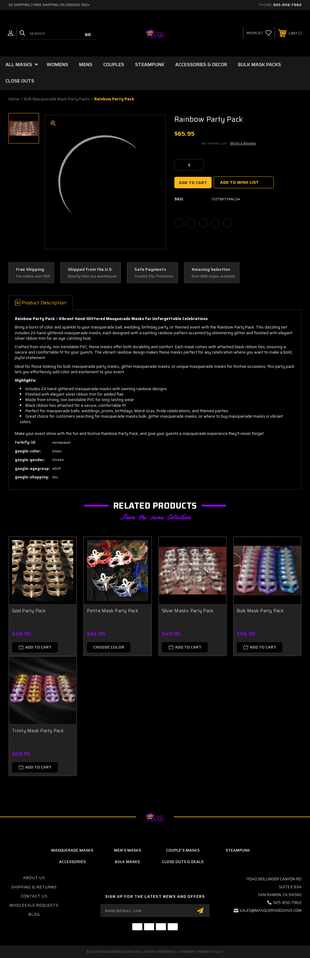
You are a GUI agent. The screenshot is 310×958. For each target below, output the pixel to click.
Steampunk (149, 64)
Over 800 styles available (213, 276)
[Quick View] (64, 549)
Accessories (72, 862)
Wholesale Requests (34, 905)
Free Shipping (30, 270)
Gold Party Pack (29, 610)
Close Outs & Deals (182, 862)
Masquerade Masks (72, 850)
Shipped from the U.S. (90, 270)
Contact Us (34, 896)
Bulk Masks (127, 862)
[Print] (203, 223)
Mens (85, 64)
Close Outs (19, 81)
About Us (34, 878)
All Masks (18, 64)
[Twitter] (215, 223)
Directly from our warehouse (92, 276)
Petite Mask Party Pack (112, 610)
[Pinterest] (227, 223)
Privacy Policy (210, 951)
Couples (113, 64)
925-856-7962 (287, 5)
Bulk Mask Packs (259, 64)
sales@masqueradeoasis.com (270, 910)
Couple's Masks (183, 850)
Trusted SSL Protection (154, 276)
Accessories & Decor (201, 64)
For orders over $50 (33, 276)
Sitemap (186, 951)
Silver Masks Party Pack (188, 610)
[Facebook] (178, 223)
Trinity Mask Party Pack (38, 730)
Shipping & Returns (34, 887)
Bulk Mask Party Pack (260, 610)
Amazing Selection (211, 270)
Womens (57, 64)
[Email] (191, 223)
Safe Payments (150, 270)
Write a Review (243, 143)
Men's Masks (127, 850)
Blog (34, 914)
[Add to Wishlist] (64, 563)
